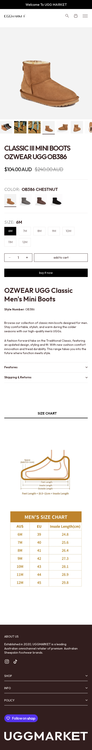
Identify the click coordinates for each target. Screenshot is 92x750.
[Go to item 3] (34, 127)
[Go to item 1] (6, 127)
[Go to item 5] (62, 127)
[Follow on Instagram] (6, 661)
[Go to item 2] (20, 127)
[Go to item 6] (77, 127)
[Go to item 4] (48, 127)
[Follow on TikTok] (15, 661)
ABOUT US (11, 636)
